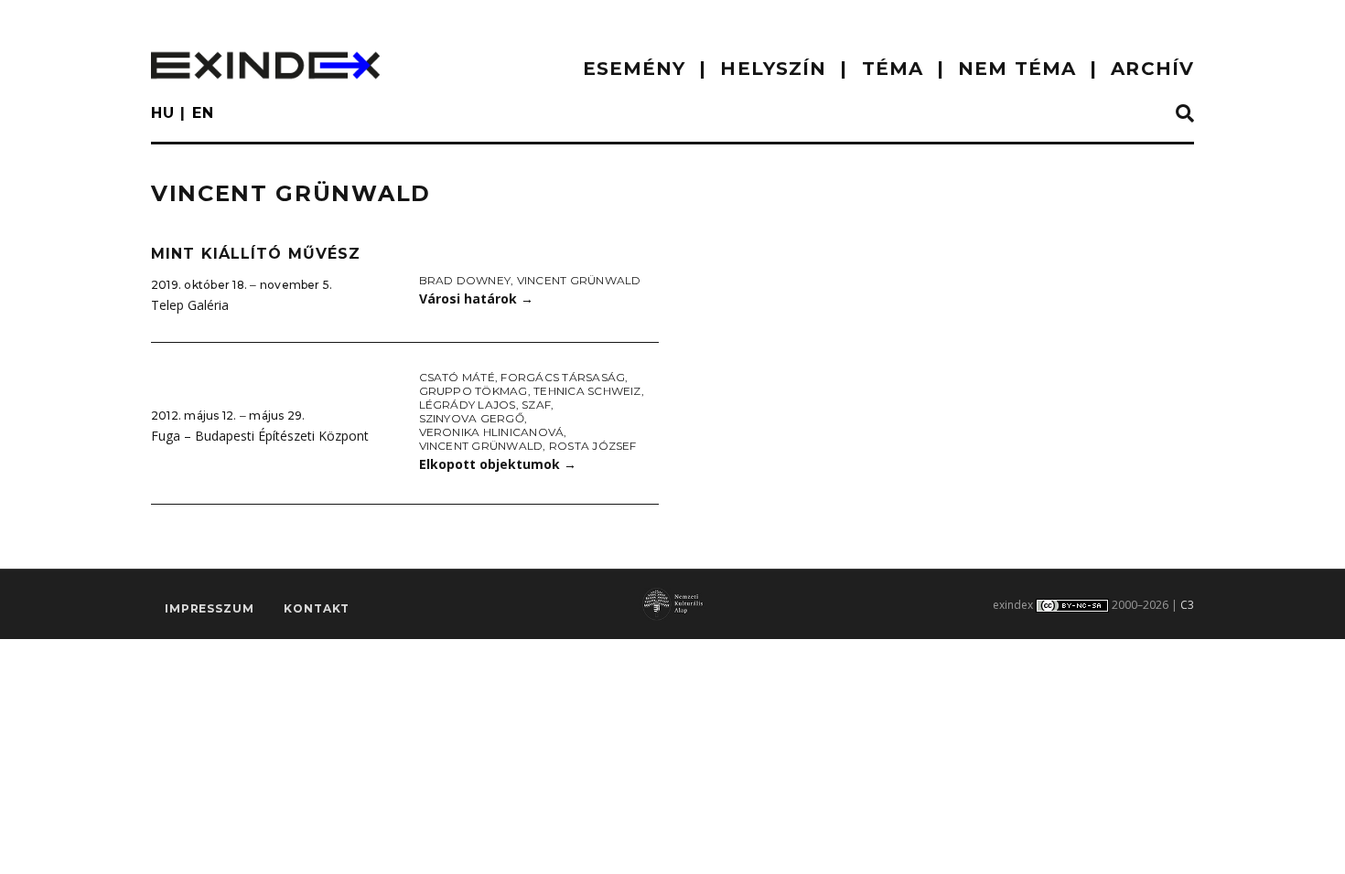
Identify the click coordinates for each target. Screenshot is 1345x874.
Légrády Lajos (467, 404)
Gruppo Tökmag (473, 391)
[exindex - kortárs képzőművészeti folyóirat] (265, 65)
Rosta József (593, 446)
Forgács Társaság (562, 377)
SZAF (536, 404)
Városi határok (476, 298)
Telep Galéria (190, 305)
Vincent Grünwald (579, 280)
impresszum (209, 608)
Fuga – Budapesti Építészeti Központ (260, 435)
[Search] (1185, 114)
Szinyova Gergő (471, 418)
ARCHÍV (1152, 69)
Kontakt (317, 608)
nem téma (1017, 69)
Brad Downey (465, 280)
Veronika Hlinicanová (492, 432)
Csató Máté (457, 377)
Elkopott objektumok (497, 464)
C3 (1187, 605)
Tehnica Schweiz (587, 391)
